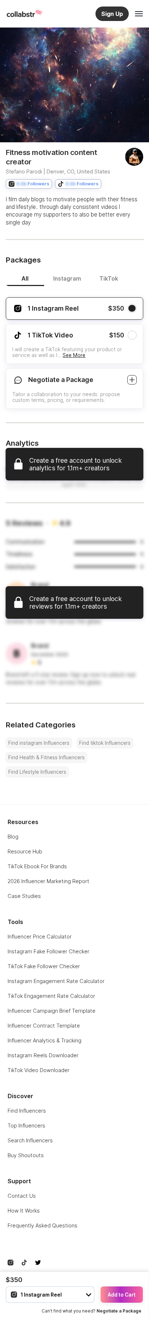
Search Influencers (30, 1140)
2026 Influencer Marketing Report (48, 881)
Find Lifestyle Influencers (37, 772)
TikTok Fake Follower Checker (44, 966)
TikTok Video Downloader (38, 1070)
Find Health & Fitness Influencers (46, 757)
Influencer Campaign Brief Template (51, 1011)
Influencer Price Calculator (40, 936)
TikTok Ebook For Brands (37, 866)
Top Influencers (26, 1125)
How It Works (24, 1211)
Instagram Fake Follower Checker (48, 951)
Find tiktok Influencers (105, 743)
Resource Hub (25, 851)
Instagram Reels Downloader (43, 1055)
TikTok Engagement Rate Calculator (51, 996)
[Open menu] (139, 13)
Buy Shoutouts (26, 1155)
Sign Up (112, 13)
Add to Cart (122, 1295)
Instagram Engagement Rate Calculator (56, 981)
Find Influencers (27, 1111)
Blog (13, 836)
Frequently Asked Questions (42, 1225)
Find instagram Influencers (38, 743)
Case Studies (24, 896)
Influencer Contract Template (44, 1025)
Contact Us (22, 1196)
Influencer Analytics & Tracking (44, 1040)
